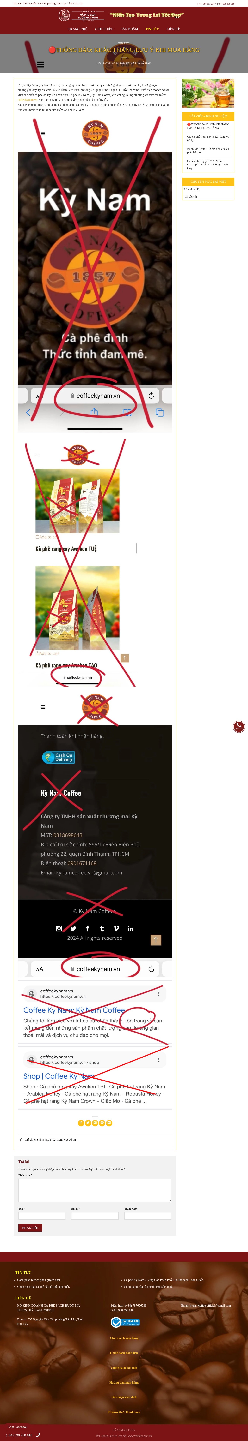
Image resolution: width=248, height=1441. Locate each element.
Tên (21, 1208)
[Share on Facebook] (81, 1123)
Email (75, 1208)
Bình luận (25, 1175)
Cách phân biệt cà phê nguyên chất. (39, 1280)
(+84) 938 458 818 (225, 4)
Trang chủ (78, 29)
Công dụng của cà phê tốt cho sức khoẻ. (148, 1286)
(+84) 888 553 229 (206, 4)
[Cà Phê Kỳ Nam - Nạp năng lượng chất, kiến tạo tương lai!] (60, 15)
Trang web (130, 1208)
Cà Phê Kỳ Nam (141, 63)
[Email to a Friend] (95, 1123)
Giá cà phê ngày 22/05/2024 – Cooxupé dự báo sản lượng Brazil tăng (207, 164)
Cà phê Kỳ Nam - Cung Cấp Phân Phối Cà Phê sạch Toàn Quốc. (164, 1280)
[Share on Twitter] (88, 1123)
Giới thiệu (104, 29)
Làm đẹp (189, 189)
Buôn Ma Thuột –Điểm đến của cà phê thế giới (208, 150)
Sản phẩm (129, 29)
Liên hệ (173, 29)
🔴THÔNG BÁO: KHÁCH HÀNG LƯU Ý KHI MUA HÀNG (208, 126)
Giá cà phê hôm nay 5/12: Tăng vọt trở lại (50, 1139)
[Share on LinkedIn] (109, 1123)
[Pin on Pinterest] (102, 1123)
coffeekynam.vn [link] (27, 99)
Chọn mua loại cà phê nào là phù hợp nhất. (43, 1286)
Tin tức (152, 29)
